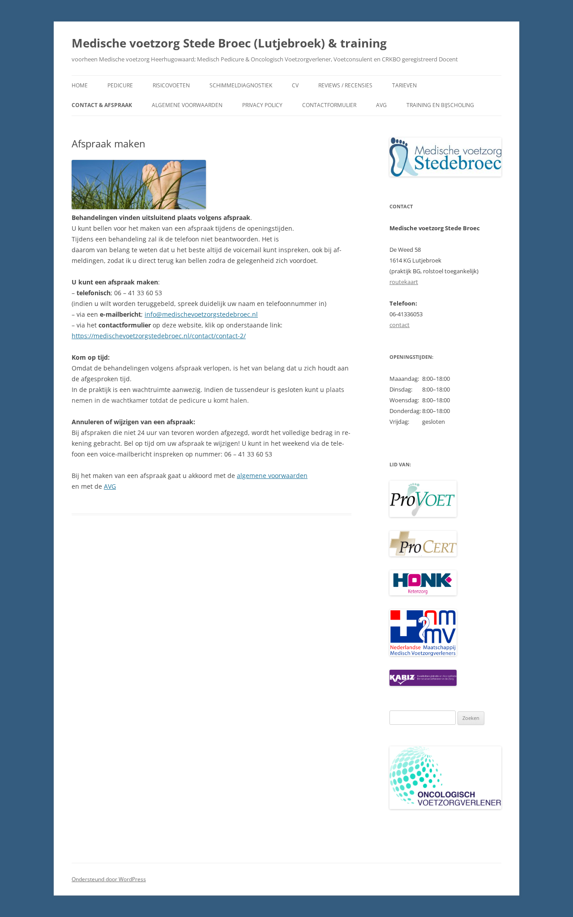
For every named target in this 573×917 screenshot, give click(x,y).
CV (295, 85)
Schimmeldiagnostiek (241, 85)
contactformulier (329, 105)
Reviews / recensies (345, 85)
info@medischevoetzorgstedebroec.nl (201, 314)
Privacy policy (262, 105)
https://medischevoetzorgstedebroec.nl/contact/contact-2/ (159, 335)
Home (80, 85)
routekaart (403, 282)
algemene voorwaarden (272, 475)
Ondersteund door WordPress (109, 879)
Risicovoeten (171, 85)
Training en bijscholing (440, 105)
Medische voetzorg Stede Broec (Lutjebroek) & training (229, 43)
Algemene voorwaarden (187, 105)
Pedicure (120, 85)
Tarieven (404, 85)
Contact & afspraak (102, 105)
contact (399, 325)
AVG (381, 105)
